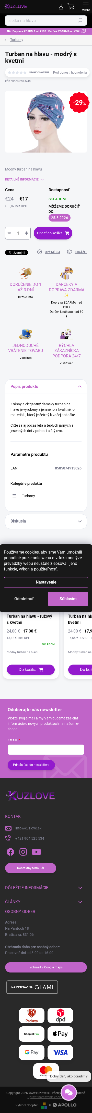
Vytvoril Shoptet (27, 1105)
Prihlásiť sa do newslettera (31, 765)
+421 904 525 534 (29, 838)
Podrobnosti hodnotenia (70, 72)
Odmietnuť (24, 598)
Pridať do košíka (50, 233)
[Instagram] (22, 851)
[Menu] (85, 6)
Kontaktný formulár (30, 868)
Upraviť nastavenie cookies (46, 1097)
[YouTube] (36, 851)
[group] (30, 621)
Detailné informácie (22, 179)
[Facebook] (9, 851)
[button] (31, 641)
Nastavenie (46, 582)
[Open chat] (69, 1095)
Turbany (28, 496)
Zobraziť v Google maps (46, 967)
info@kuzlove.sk (28, 828)
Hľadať (80, 20)
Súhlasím (68, 598)
